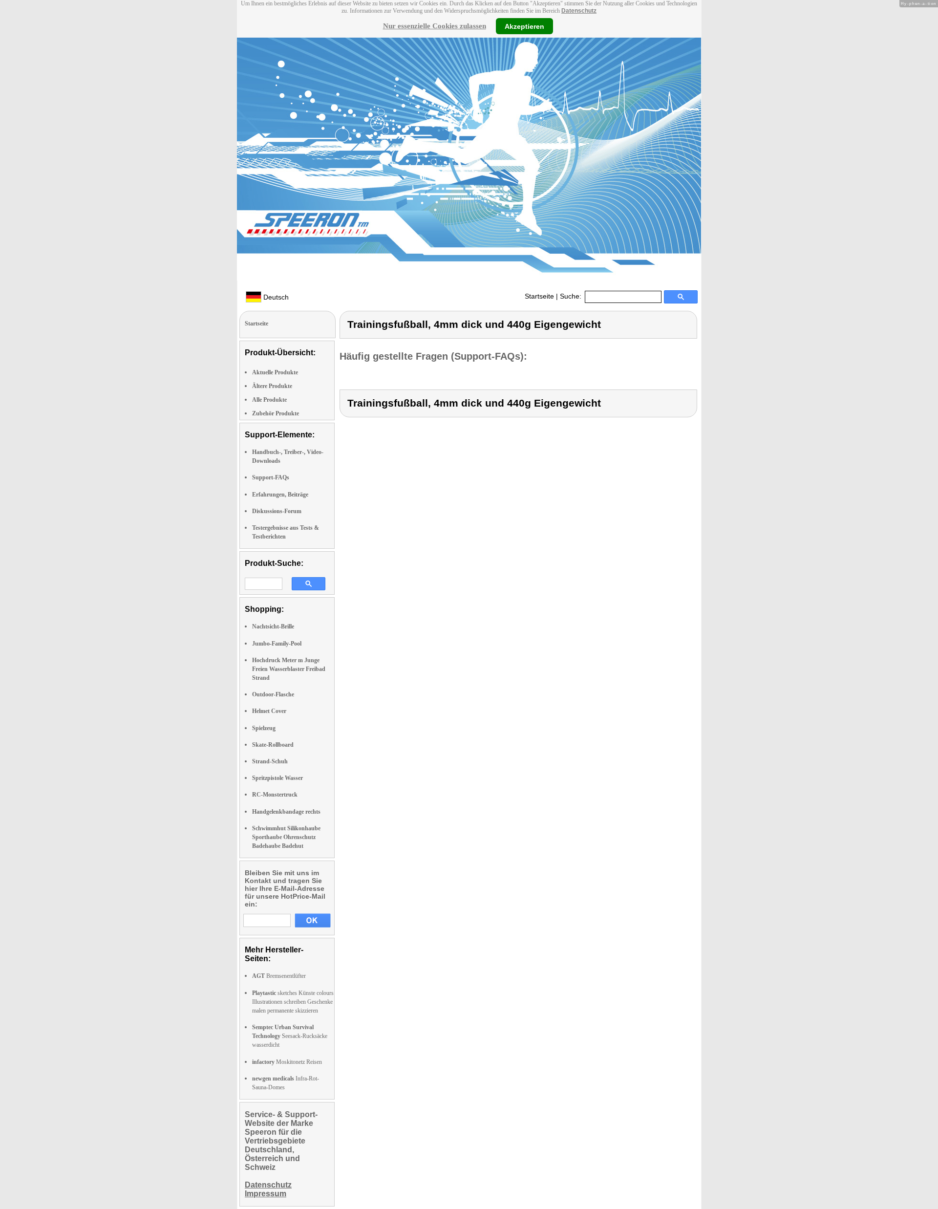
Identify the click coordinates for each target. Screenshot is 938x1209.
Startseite (539, 296)
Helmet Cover (269, 711)
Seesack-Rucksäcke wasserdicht (289, 1036)
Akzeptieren (524, 26)
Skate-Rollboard (273, 744)
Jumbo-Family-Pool (276, 643)
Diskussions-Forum (276, 511)
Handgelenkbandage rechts (286, 811)
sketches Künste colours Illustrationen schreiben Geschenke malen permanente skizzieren (293, 1002)
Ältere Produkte (272, 386)
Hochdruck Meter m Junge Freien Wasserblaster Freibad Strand (288, 669)
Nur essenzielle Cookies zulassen (434, 26)
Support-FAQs (270, 477)
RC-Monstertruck (275, 794)
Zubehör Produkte (275, 413)
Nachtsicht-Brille (273, 626)
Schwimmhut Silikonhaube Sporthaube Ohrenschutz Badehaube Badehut (286, 837)
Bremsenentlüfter (279, 975)
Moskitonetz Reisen (287, 1061)
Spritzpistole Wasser (277, 778)
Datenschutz (579, 10)
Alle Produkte (269, 399)
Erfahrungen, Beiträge (280, 494)
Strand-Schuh (270, 761)
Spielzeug (264, 728)
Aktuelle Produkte (275, 372)
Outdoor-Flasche (273, 694)
